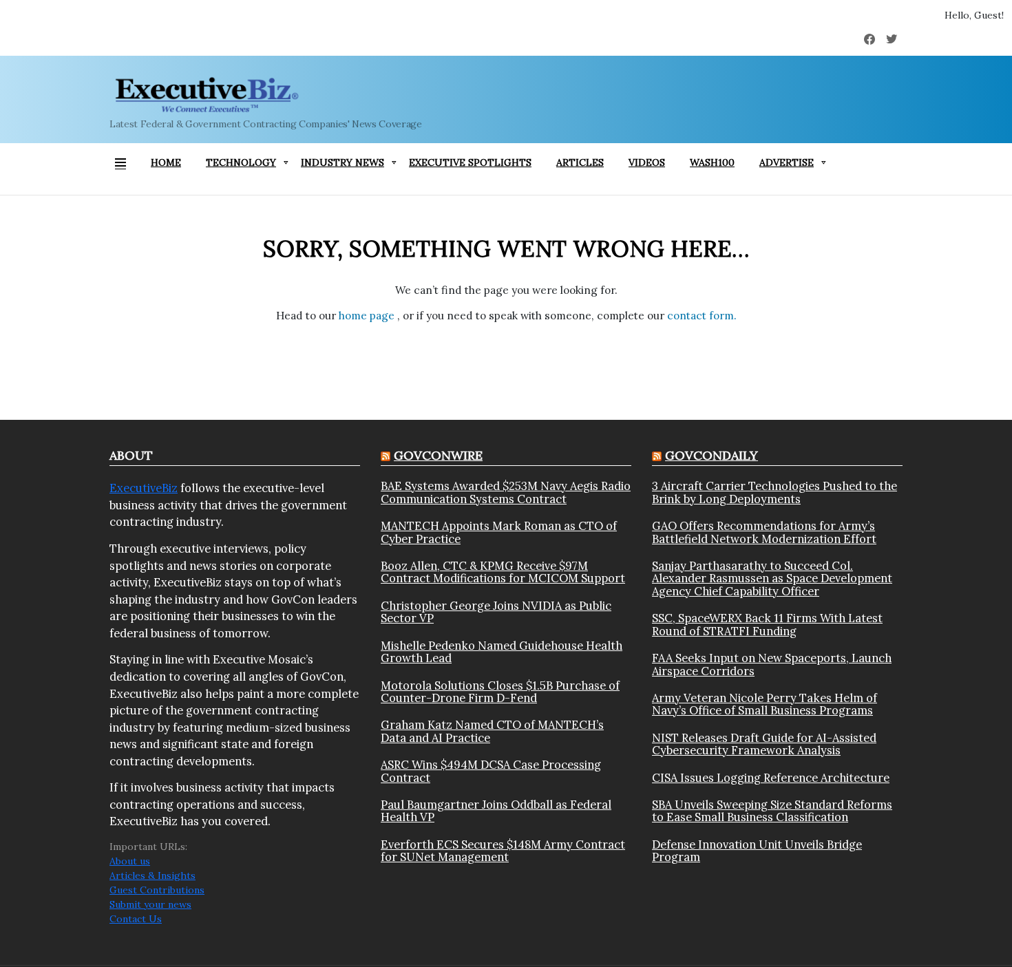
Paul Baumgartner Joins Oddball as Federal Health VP (496, 811)
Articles (580, 162)
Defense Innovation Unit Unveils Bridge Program (757, 851)
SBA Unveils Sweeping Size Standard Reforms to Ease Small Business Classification (772, 811)
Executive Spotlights (470, 162)
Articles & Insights (152, 875)
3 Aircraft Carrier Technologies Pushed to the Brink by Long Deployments (774, 492)
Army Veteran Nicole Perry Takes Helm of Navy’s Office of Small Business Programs (764, 704)
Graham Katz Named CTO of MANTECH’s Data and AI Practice (492, 731)
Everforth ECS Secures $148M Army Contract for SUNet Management (503, 851)
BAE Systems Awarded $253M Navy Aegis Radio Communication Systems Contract (506, 492)
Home (166, 162)
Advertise (786, 162)
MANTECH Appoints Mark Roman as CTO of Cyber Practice (499, 532)
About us (129, 861)
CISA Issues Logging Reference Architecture (770, 778)
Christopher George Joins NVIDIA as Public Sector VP (496, 612)
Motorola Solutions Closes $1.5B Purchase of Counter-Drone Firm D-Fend (500, 692)
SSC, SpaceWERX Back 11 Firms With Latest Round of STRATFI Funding (767, 624)
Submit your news (150, 904)
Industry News (342, 162)
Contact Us (135, 919)
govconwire (438, 455)
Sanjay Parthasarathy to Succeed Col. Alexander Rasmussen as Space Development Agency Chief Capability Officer (772, 578)
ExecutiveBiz (143, 488)
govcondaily (711, 455)
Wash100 (712, 162)
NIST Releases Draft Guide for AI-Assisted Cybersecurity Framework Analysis (764, 744)
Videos (647, 162)
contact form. (702, 315)
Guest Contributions (156, 890)
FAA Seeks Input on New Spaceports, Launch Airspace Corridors (772, 664)
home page (368, 315)
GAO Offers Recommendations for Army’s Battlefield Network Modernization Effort (764, 532)
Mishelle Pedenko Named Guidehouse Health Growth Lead (501, 652)
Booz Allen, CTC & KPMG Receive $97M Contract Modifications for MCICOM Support (503, 572)
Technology (241, 162)
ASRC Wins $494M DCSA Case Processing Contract (491, 771)
